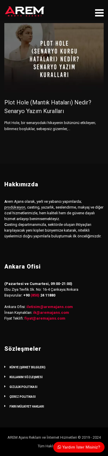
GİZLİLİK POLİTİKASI (23, 387)
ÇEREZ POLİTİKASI (23, 396)
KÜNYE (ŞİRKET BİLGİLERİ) (28, 367)
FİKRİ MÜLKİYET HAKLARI (27, 406)
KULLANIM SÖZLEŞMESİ (26, 377)
